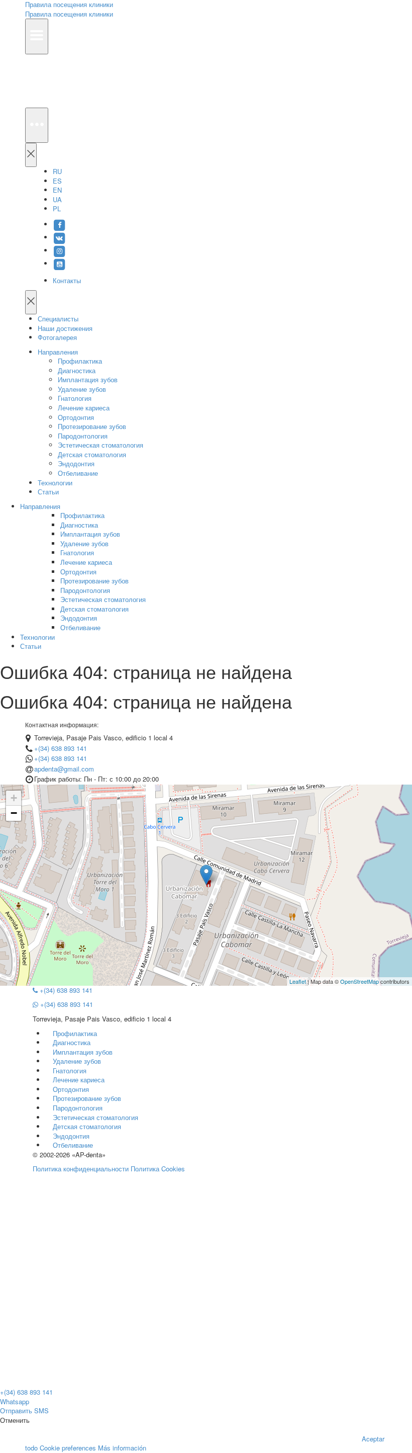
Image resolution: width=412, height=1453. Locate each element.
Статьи (48, 491)
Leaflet (297, 981)
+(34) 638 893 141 (60, 748)
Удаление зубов (82, 389)
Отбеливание (78, 473)
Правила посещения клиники (69, 14)
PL (57, 208)
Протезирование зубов (92, 426)
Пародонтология (83, 436)
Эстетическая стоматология (100, 445)
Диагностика (76, 370)
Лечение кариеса (84, 407)
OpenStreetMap (359, 981)
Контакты (67, 280)
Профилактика (80, 361)
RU (57, 171)
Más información (122, 1447)
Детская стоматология (92, 454)
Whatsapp (14, 1401)
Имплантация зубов (88, 379)
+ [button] (14, 798)
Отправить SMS (24, 1410)
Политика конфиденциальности (81, 1168)
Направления (58, 352)
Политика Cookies (158, 1168)
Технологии (55, 482)
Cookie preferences (68, 1447)
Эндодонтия (76, 463)
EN (57, 190)
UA (57, 199)
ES (57, 181)
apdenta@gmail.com (64, 769)
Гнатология (74, 398)
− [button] (14, 813)
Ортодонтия (76, 417)
